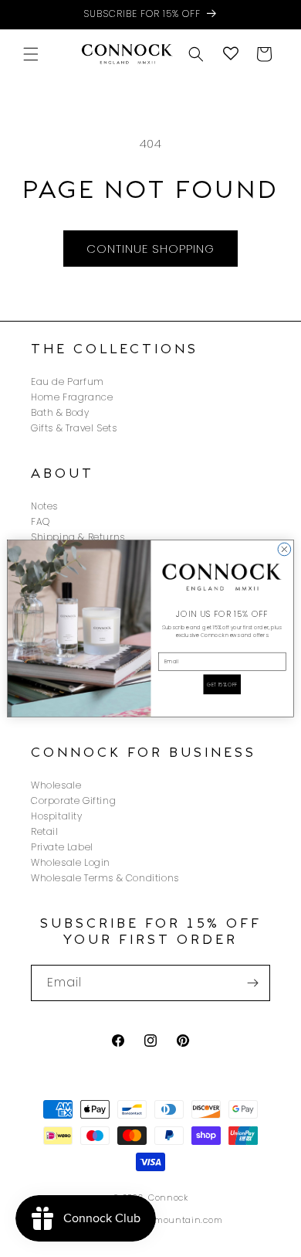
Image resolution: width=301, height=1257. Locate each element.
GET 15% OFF (222, 684)
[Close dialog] (284, 549)
